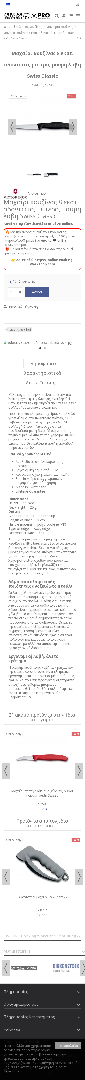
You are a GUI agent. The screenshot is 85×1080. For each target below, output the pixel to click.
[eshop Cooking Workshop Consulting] (27, 16)
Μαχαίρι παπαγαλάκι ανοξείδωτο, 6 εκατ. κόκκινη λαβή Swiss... (42, 793)
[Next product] (80, 38)
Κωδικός (38, 85)
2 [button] (45, 348)
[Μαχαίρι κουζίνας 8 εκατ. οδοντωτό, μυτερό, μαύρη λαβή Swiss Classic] (34, 174)
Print (12, 307)
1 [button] (40, 348)
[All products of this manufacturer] (15, 193)
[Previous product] (78, 38)
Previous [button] (12, 127)
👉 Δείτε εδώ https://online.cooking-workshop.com (42, 261)
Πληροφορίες (42, 363)
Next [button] (73, 127)
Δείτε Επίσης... (42, 383)
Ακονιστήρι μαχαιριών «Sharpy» (42, 897)
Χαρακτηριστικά (42, 373)
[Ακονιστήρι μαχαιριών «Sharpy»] (42, 864)
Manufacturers (17, 951)
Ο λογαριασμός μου (21, 1004)
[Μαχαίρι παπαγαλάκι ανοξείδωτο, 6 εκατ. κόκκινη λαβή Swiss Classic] (42, 758)
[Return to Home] (5, 27)
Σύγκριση (30, 307)
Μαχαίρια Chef (20, 329)
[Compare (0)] (77, 5)
